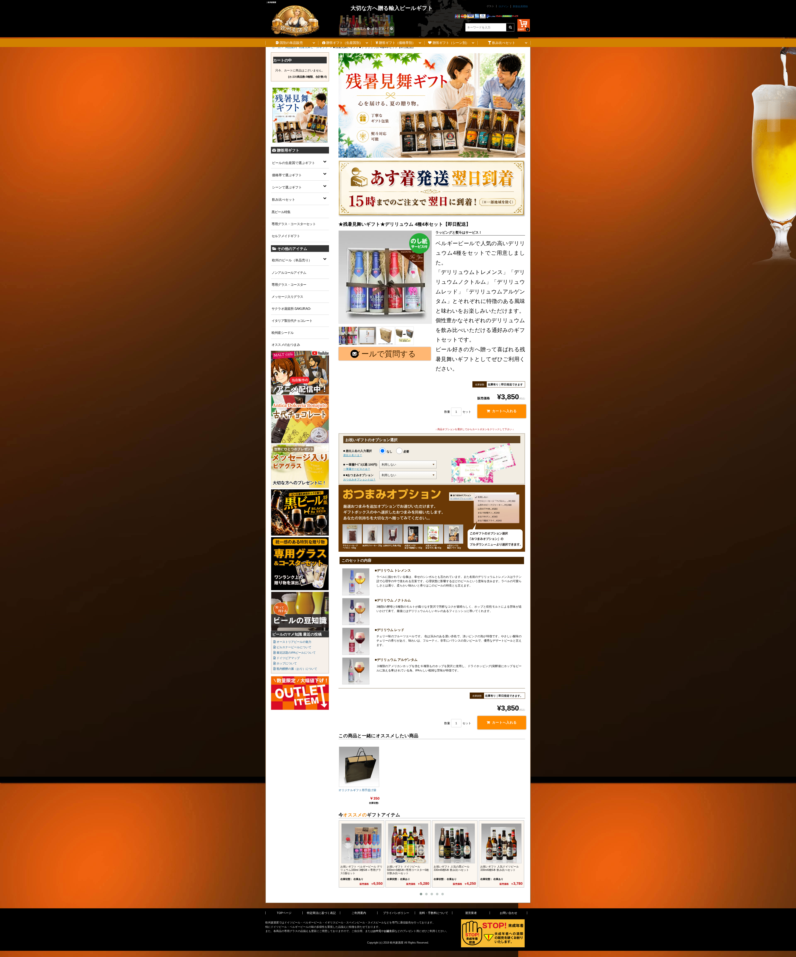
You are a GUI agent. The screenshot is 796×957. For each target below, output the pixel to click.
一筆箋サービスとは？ (356, 469)
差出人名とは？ (352, 455)
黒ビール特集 (281, 212)
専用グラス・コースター (289, 284)
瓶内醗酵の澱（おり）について (296, 668)
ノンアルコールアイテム (289, 272)
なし (389, 451)
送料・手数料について (433, 913)
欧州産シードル (283, 332)
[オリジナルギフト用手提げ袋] (359, 767)
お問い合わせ (508, 913)
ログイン (503, 6)
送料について (380, 28)
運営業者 (471, 913)
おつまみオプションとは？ (359, 479)
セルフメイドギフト (286, 236)
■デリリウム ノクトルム (393, 600)
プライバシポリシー (396, 913)
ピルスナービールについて (293, 647)
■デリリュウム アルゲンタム (396, 659)
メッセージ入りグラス (287, 296)
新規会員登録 (520, 6)
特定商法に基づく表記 (321, 913)
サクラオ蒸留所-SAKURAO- (291, 308)
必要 (406, 451)
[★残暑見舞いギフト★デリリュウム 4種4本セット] (385, 277)
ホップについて (286, 663)
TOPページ (284, 913)
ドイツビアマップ (288, 658)
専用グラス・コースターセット (294, 224)
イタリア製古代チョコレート (292, 320)
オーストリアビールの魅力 (293, 641)
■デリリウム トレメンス (393, 570)
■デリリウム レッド (389, 630)
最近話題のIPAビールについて (296, 652)
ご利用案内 (358, 28)
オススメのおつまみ (286, 344)
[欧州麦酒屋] (295, 18)
